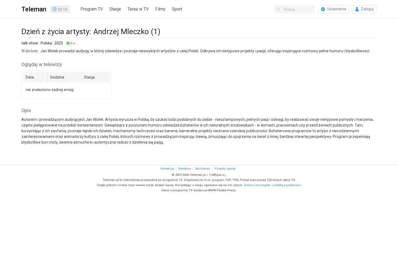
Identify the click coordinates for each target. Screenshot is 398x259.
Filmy (160, 9)
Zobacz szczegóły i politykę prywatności (272, 185)
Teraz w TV (138, 9)
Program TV (91, 9)
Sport (177, 9)
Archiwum (202, 168)
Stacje (115, 9)
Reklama (184, 168)
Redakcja (167, 168)
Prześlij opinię (225, 168)
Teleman (33, 9)
